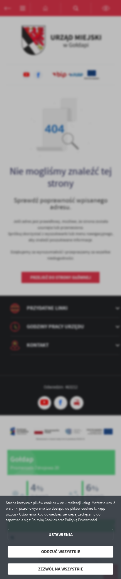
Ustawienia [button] (60, 535)
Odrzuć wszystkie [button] (60, 552)
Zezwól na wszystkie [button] (60, 569)
